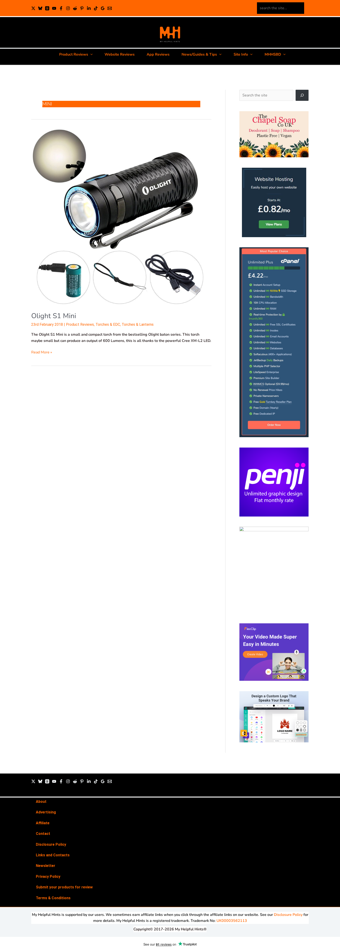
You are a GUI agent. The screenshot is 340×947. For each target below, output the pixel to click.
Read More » (41, 352)
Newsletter (45, 865)
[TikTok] (96, 8)
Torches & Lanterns (138, 324)
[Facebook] (61, 8)
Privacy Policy (48, 876)
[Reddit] (75, 8)
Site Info (241, 54)
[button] (90, 54)
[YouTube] (54, 8)
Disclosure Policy (51, 844)
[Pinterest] (82, 8)
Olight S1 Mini (53, 316)
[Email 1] (110, 8)
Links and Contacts (53, 855)
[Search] (302, 95)
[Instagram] (68, 8)
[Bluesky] (40, 8)
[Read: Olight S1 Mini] (120, 217)
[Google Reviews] (103, 8)
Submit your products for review (64, 887)
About (41, 801)
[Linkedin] (89, 8)
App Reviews (158, 54)
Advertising (46, 812)
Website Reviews (120, 54)
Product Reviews (73, 54)
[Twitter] (33, 781)
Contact (43, 833)
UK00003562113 (231, 920)
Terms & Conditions (53, 898)
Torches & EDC (108, 324)
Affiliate (42, 823)
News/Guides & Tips (199, 54)
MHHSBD (273, 54)
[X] (33, 8)
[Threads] (47, 8)
